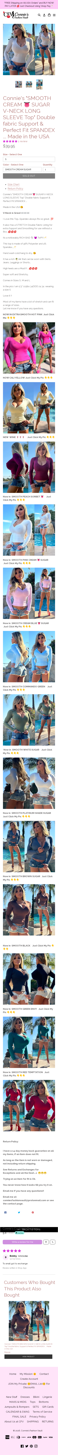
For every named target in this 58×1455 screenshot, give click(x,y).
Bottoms (44, 1401)
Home (12, 1374)
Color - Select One (13, 164)
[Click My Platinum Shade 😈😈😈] (29, 846)
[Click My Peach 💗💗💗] (29, 530)
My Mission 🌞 (28, 1374)
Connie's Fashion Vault (31, 1430)
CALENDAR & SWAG (17, 1411)
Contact (44, 1374)
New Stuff (11, 1397)
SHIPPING (33, 1421)
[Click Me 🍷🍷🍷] (29, 468)
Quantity (47, 164)
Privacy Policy (38, 1416)
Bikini (36, 1397)
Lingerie (47, 1397)
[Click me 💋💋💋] (29, 593)
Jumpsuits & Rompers (16, 1406)
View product (28, 1357)
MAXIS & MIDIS (17, 1401)
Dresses (25, 1397)
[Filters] (46, 1242)
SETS (36, 1406)
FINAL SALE (19, 1416)
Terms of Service (42, 1411)
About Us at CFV (14, 1421)
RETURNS (48, 1421)
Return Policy (15, 188)
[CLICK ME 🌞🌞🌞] (29, 408)
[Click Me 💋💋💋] (29, 719)
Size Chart (13, 184)
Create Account (29, 1378)
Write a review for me (22, 1242)
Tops (32, 1401)
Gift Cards (48, 1406)
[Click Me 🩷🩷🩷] (29, 347)
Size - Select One (12, 154)
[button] (10, 141)
